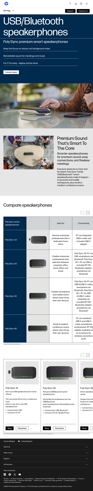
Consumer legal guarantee (53, 480)
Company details (69, 480)
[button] (87, 212)
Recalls (6, 478)
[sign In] (81, 3)
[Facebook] (10, 474)
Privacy (81, 478)
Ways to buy (8, 453)
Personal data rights (25, 480)
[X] (15, 474)
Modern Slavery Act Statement (45, 478)
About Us (7, 447)
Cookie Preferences (10, 480)
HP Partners (8, 464)
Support (7, 459)
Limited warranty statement (12, 482)
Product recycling (16, 478)
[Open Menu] (86, 3)
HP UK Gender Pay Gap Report (66, 478)
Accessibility (29, 478)
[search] (70, 3)
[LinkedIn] (5, 474)
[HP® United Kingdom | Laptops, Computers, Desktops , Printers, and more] (6, 3)
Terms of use (38, 480)
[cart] (75, 3)
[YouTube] (20, 474)
